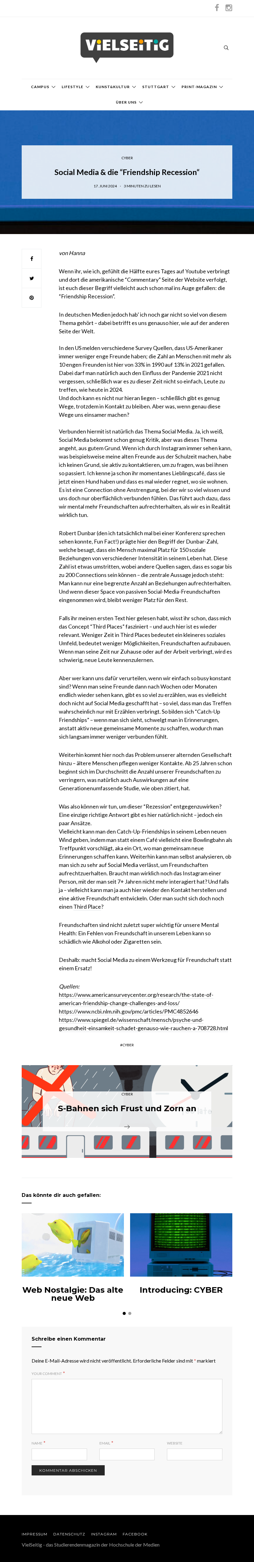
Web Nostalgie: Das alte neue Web (72, 1294)
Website (174, 1443)
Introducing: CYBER (181, 1290)
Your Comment (47, 1373)
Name (37, 1443)
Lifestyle (72, 86)
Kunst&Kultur (113, 86)
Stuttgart (155, 86)
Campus (40, 86)
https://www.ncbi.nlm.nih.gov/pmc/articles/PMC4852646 (128, 1011)
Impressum (34, 1534)
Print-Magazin (199, 86)
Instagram (104, 1534)
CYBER (127, 158)
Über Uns (126, 102)
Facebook (135, 1534)
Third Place (87, 906)
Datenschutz (69, 1534)
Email (104, 1443)
